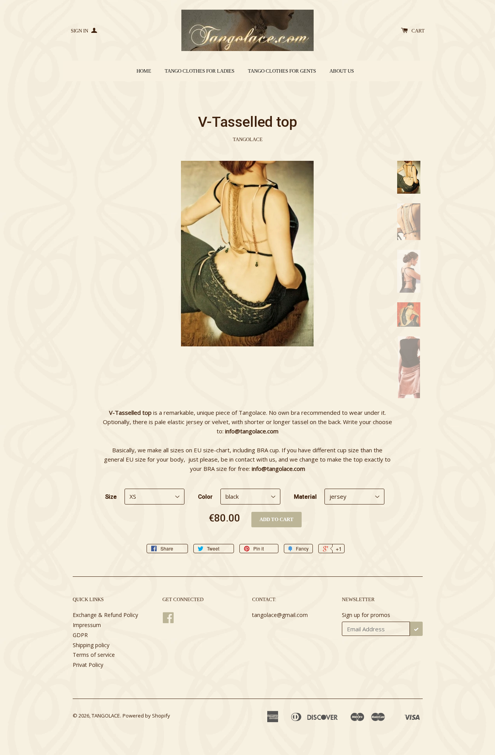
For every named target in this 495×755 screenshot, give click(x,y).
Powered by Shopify (146, 715)
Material (305, 496)
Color (205, 496)
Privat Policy (88, 664)
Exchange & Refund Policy (105, 615)
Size (111, 496)
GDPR (80, 635)
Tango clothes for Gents (282, 71)
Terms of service (94, 654)
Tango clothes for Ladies (199, 71)
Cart (418, 31)
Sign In (80, 31)
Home (144, 71)
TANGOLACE (106, 715)
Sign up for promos (366, 615)
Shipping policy (91, 645)
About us (341, 71)
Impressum (87, 625)
